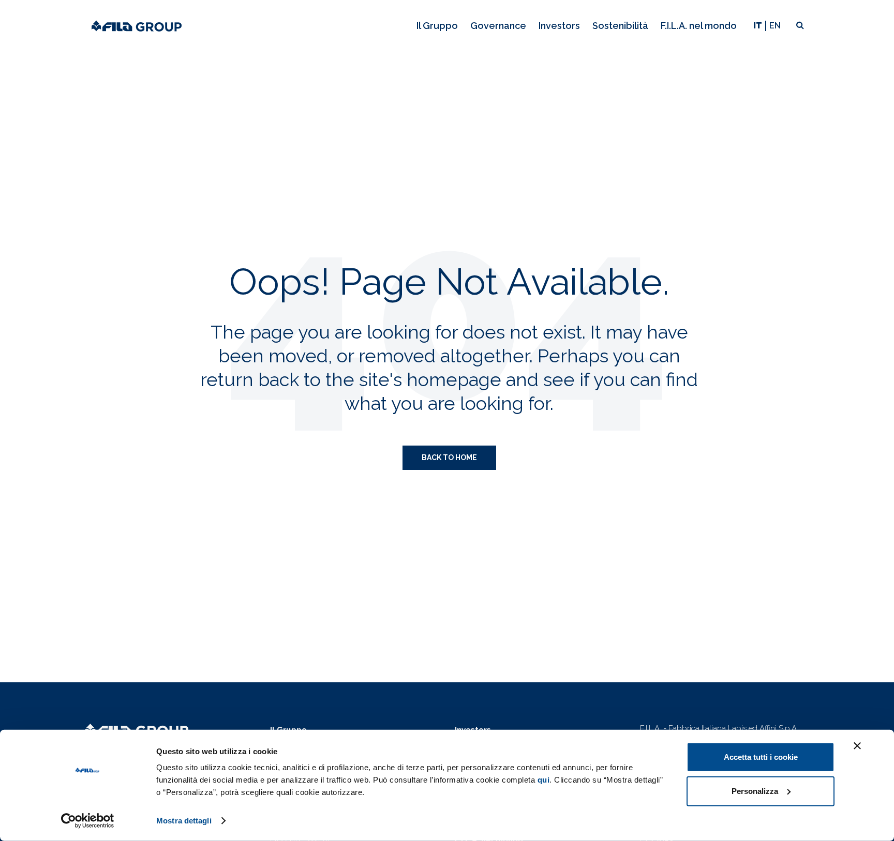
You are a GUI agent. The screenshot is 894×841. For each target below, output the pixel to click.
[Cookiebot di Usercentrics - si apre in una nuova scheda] (87, 821)
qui (544, 779)
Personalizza (755, 790)
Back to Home (449, 457)
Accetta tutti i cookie (761, 757)
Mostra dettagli (184, 820)
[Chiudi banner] (857, 746)
